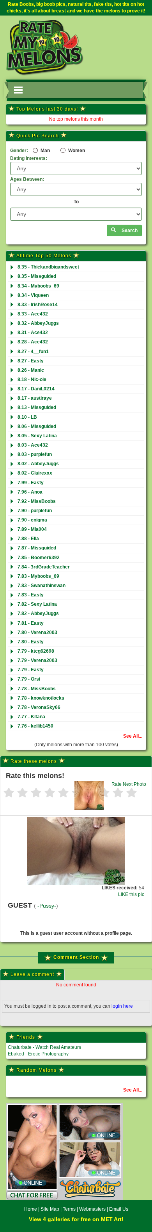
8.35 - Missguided (37, 276)
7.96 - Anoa (30, 492)
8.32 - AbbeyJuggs (38, 323)
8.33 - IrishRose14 (38, 304)
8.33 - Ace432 (33, 314)
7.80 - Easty (31, 642)
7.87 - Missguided (37, 548)
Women (76, 150)
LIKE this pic (131, 894)
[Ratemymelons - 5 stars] (63, 793)
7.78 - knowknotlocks (41, 698)
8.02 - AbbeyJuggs (38, 463)
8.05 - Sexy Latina (37, 435)
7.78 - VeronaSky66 (39, 707)
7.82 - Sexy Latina (37, 604)
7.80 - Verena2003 (37, 632)
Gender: (19, 150)
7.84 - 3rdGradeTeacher (44, 567)
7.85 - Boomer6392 (39, 557)
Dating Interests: (28, 158)
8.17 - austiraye (35, 398)
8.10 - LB (27, 417)
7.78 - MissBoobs (37, 688)
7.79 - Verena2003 (37, 660)
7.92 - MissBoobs (37, 501)
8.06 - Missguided (37, 426)
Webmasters (92, 1209)
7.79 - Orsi (29, 679)
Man (44, 150)
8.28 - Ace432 (33, 342)
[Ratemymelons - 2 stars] (22, 793)
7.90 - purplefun (35, 510)
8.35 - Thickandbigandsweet (48, 267)
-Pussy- (46, 906)
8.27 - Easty (31, 361)
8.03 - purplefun (35, 454)
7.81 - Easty (31, 623)
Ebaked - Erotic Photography (38, 1054)
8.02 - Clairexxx (35, 473)
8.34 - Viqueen (33, 295)
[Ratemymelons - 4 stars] (50, 793)
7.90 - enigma (32, 520)
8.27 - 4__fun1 (33, 351)
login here (122, 1006)
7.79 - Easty (31, 669)
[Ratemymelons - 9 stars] (118, 793)
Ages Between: (27, 179)
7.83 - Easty (31, 595)
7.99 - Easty (31, 482)
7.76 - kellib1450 (35, 726)
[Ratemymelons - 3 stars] (36, 793)
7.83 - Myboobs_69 (38, 576)
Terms (69, 1209)
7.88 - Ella (28, 538)
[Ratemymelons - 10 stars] (131, 793)
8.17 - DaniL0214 (36, 389)
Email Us (118, 1209)
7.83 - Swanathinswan (41, 585)
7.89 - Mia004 (32, 529)
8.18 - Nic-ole (32, 379)
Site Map (50, 1209)
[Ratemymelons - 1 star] (9, 793)
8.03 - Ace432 (33, 445)
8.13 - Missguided (37, 407)
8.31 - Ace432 (33, 332)
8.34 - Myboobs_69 (38, 286)
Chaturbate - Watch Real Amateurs (44, 1047)
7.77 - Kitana (31, 716)
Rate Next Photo (128, 784)
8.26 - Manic (31, 370)
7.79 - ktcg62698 (36, 651)
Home (30, 1209)
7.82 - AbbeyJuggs (38, 613)
